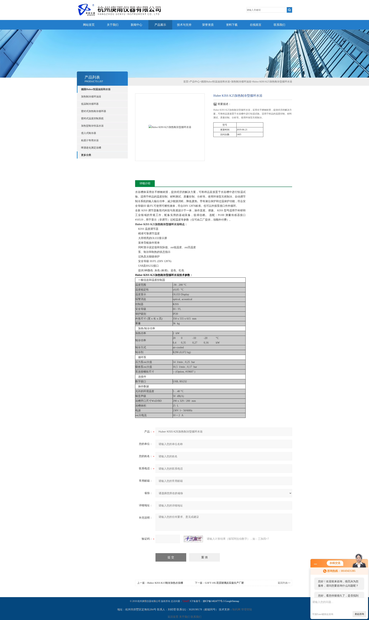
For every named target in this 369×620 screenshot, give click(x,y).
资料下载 (232, 24)
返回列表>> (284, 582)
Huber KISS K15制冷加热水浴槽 (165, 582)
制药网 (236, 609)
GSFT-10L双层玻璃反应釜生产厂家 (224, 582)
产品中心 (195, 81)
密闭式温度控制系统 (92, 118)
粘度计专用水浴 (90, 140)
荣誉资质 (208, 24)
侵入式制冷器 (88, 133)
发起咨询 (359, 614)
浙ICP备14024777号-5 (213, 601)
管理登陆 (246, 609)
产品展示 (160, 24)
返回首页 (173, 616)
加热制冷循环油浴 (91, 96)
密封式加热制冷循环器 (93, 111)
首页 (185, 81)
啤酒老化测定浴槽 (91, 147)
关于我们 (112, 24)
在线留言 (255, 24)
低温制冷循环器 (90, 103)
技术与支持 (184, 24)
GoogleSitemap (232, 601)
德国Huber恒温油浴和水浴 (96, 89)
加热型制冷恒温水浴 (92, 125)
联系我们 (279, 24)
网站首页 (89, 24)
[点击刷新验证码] (193, 539)
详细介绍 (145, 183)
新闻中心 (136, 24)
